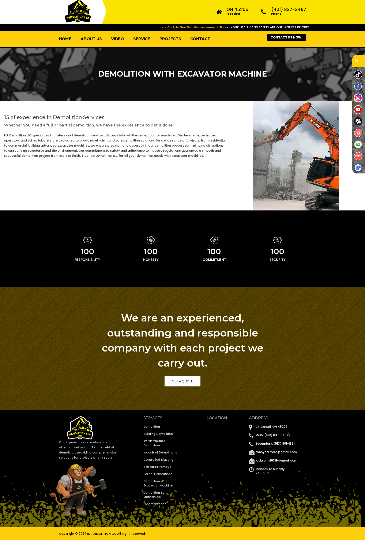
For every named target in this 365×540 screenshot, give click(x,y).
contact (200, 39)
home (65, 39)
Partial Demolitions (157, 474)
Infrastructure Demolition (154, 443)
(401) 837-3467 (288, 9)
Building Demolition (158, 434)
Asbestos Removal (157, 467)
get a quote (182, 381)
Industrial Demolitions (160, 452)
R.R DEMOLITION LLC (102, 534)
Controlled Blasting (158, 460)
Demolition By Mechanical (153, 495)
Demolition (151, 427)
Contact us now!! (287, 37)
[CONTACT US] (358, 61)
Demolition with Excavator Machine (158, 483)
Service (141, 39)
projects (170, 39)
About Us (91, 39)
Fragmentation (154, 504)
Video (117, 39)
